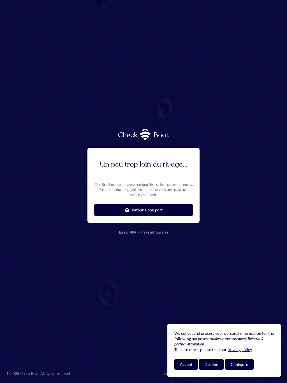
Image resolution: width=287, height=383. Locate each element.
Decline (211, 364)
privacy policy (240, 349)
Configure (239, 364)
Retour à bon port (147, 209)
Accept (186, 364)
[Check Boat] (143, 134)
